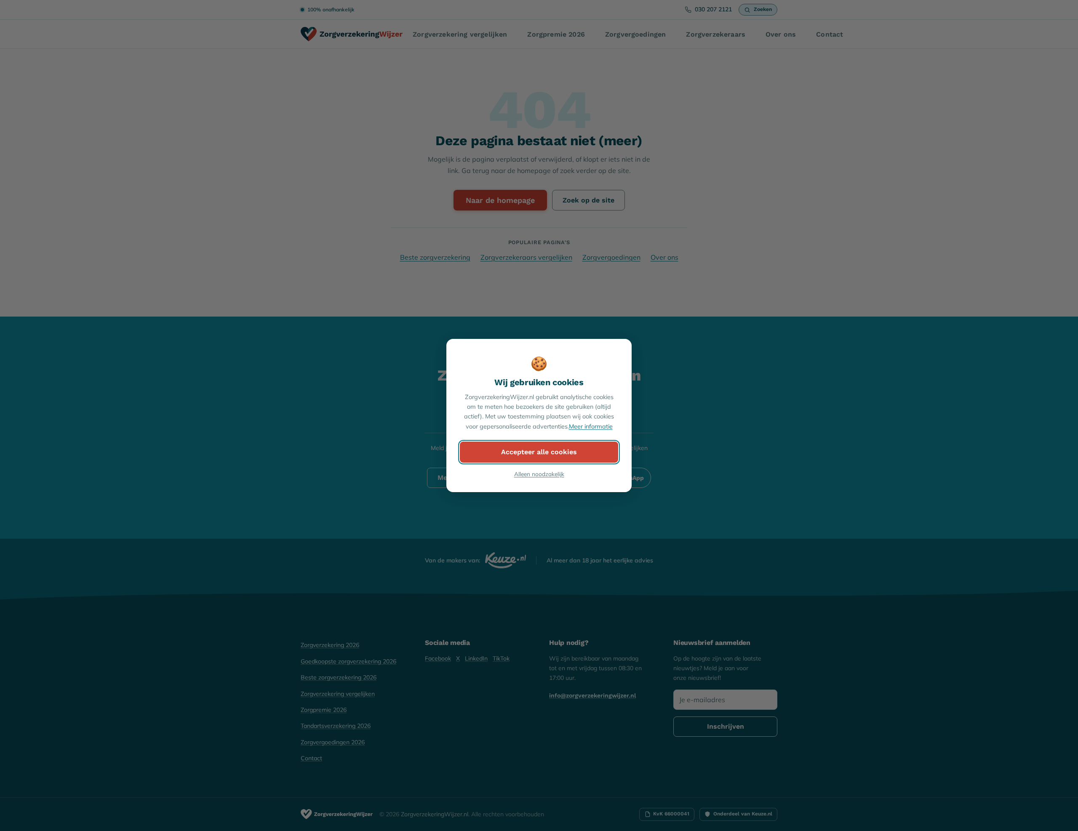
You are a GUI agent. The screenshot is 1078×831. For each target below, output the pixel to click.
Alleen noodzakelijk (539, 473)
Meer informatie (591, 426)
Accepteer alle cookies (539, 452)
